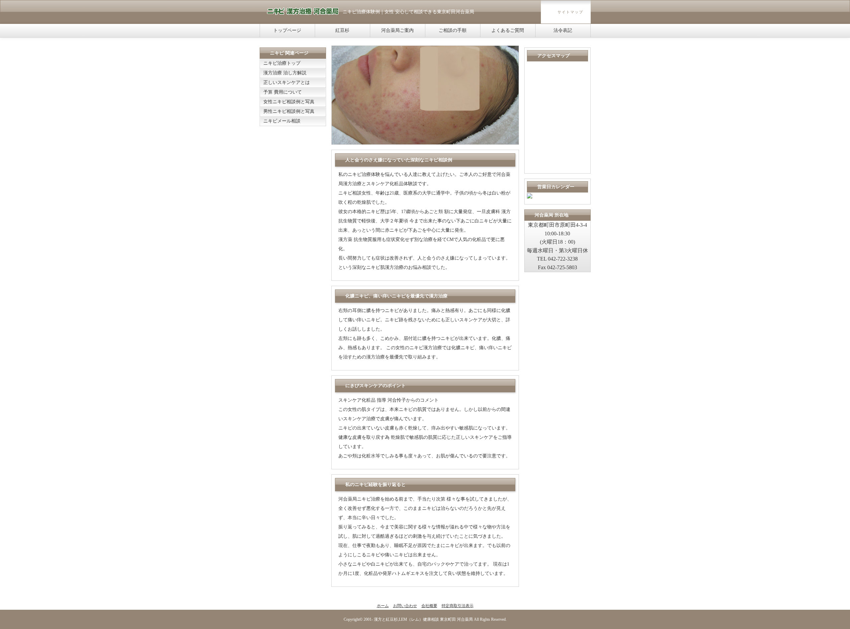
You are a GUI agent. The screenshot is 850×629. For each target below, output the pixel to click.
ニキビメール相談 (281, 120)
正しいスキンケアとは (286, 82)
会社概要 (429, 605)
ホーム (383, 605)
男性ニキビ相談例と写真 (288, 111)
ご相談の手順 (453, 30)
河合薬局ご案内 (397, 30)
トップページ (287, 30)
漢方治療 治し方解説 (284, 72)
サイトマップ (570, 12)
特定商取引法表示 (457, 605)
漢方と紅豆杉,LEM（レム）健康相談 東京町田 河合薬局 (423, 619)
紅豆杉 (342, 30)
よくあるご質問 (507, 30)
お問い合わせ (405, 605)
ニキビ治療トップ (281, 63)
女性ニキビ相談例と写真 (288, 101)
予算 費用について (282, 92)
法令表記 (562, 30)
